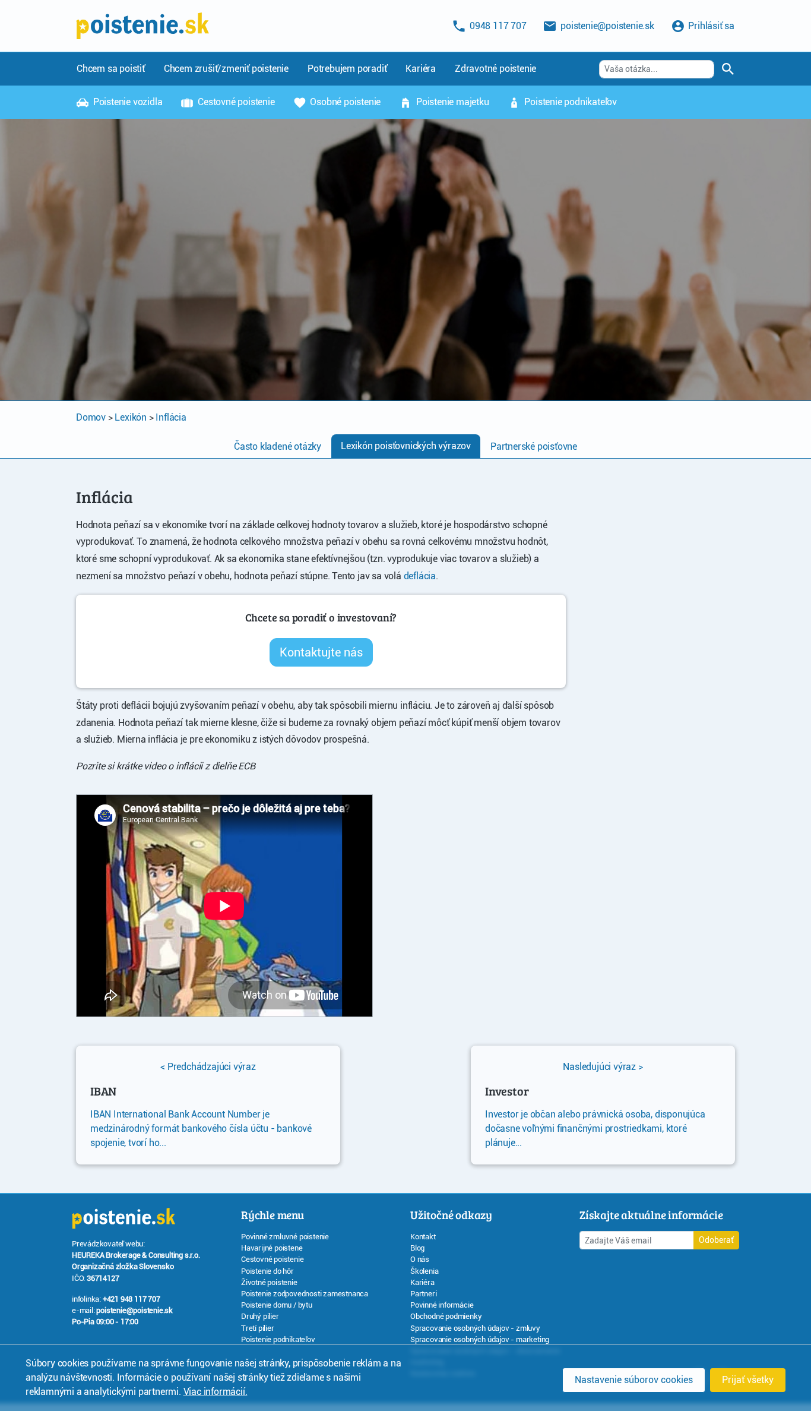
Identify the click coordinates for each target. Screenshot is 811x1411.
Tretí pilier (257, 1328)
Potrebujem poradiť (347, 68)
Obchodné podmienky (445, 1316)
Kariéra (421, 68)
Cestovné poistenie (234, 102)
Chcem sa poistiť (111, 68)
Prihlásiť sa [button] (710, 25)
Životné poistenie (269, 1282)
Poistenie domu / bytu (276, 1304)
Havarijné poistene (271, 1247)
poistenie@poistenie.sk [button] (606, 25)
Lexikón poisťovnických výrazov (406, 446)
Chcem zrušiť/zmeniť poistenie (226, 68)
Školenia (424, 1271)
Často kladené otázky (277, 446)
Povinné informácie (441, 1304)
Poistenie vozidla (126, 102)
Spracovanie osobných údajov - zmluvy (475, 1328)
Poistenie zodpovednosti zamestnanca (304, 1293)
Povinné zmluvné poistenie (285, 1236)
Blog (417, 1247)
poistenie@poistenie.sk (134, 1310)
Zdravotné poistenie (495, 68)
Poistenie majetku (451, 102)
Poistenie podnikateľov (569, 102)
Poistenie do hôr (267, 1271)
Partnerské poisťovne (533, 446)
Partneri (423, 1293)
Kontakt (423, 1236)
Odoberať (716, 1240)
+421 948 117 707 (131, 1299)
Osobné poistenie (344, 102)
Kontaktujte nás (321, 652)
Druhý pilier (260, 1316)
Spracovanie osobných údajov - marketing (479, 1339)
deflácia (420, 576)
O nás (419, 1259)
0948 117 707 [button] (496, 25)
